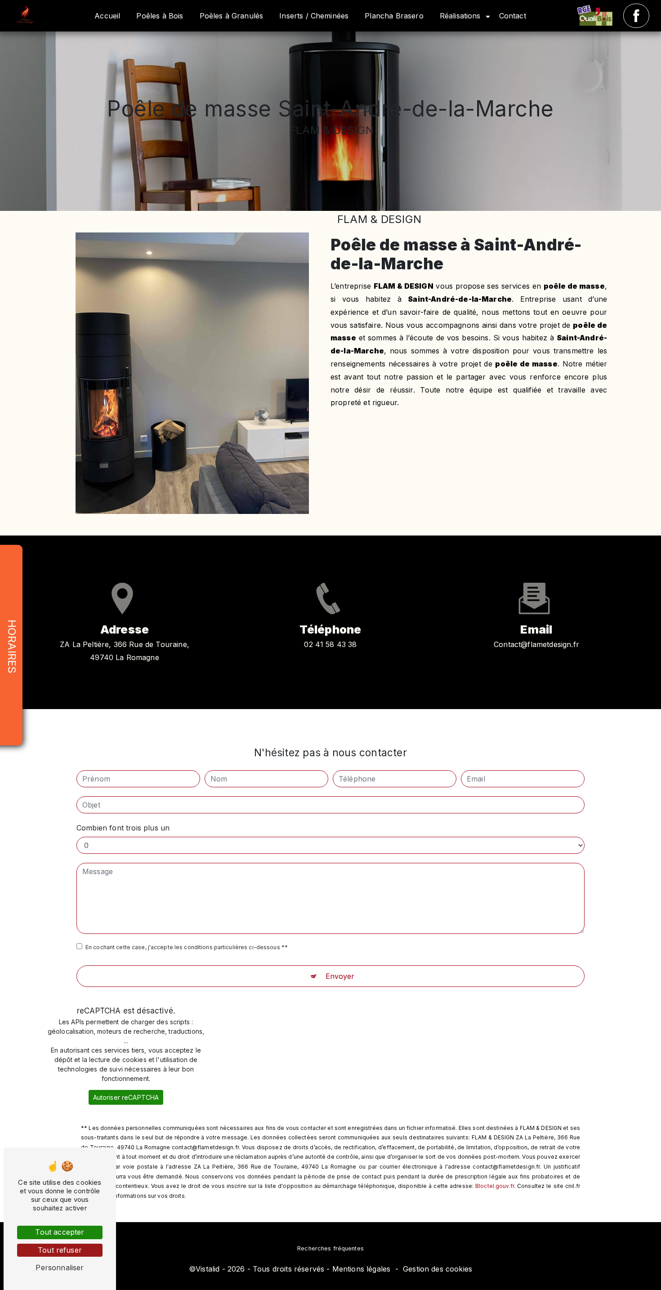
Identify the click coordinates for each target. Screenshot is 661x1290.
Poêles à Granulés (232, 15)
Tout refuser (60, 1249)
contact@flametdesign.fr (536, 644)
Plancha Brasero (394, 15)
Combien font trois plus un (123, 827)
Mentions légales (361, 1268)
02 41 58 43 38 (330, 644)
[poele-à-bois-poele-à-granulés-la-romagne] (598, 15)
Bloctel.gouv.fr (494, 1186)
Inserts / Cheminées (313, 15)
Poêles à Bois (159, 15)
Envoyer (340, 976)
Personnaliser (60, 1267)
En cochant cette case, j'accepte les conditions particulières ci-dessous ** (186, 947)
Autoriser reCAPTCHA (126, 1097)
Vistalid (207, 1268)
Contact (512, 15)
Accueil (107, 15)
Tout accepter (59, 1232)
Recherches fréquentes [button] (330, 1248)
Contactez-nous (536, 443)
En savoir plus (398, 443)
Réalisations (460, 15)
